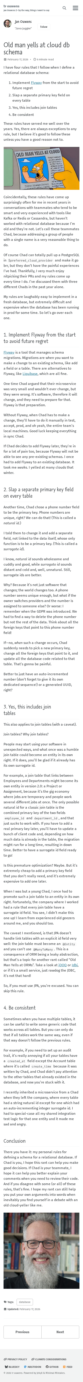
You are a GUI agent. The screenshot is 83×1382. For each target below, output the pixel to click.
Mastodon (34, 1366)
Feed (69, 1366)
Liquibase (30, 374)
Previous (22, 1332)
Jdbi (75, 965)
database (25, 1302)
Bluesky (13, 1366)
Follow (43, 26)
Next (60, 1332)
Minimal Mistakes (55, 1373)
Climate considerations (50, 1359)
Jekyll (39, 1373)
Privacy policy (17, 1359)
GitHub (53, 1366)
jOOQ (62, 965)
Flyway (36, 83)
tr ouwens (26, 8)
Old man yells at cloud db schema (37, 48)
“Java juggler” (23, 28)
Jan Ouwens (23, 21)
